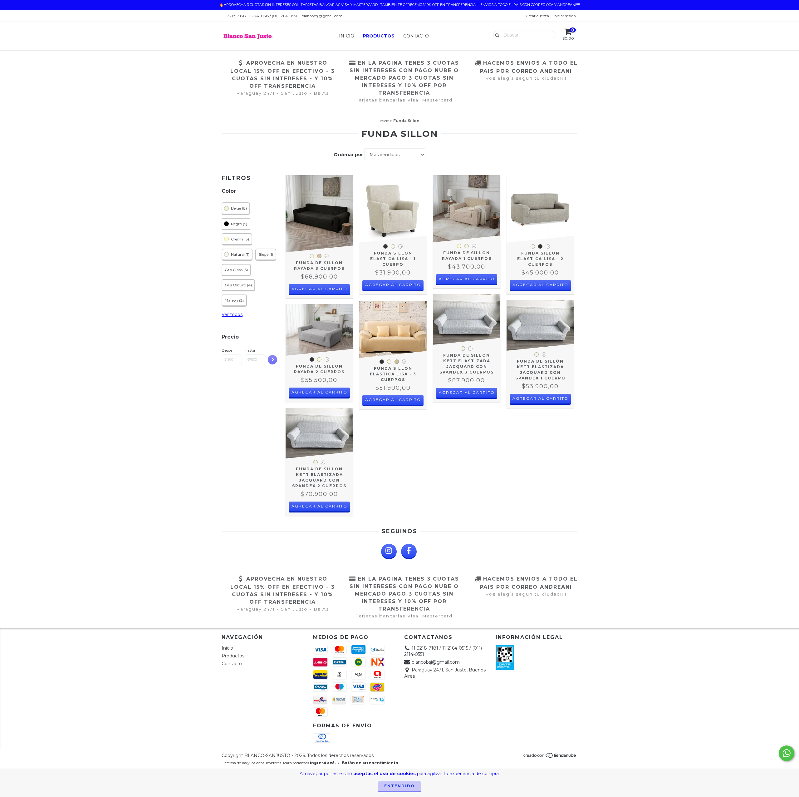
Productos (379, 36)
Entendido (399, 786)
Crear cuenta (537, 15)
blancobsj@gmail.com (321, 15)
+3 (400, 246)
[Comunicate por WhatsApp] (786, 753)
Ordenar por (348, 154)
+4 (326, 256)
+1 (470, 348)
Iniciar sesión (564, 15)
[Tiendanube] (550, 757)
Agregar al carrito (319, 288)
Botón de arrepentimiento (370, 762)
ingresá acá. (323, 762)
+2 (404, 362)
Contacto (416, 36)
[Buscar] (495, 34)
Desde (227, 350)
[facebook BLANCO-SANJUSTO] (409, 551)
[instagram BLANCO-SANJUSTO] (389, 551)
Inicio (346, 36)
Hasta (250, 350)
